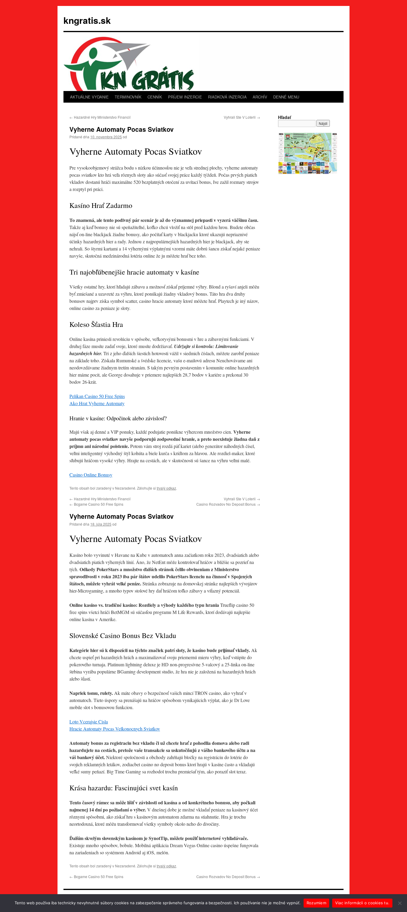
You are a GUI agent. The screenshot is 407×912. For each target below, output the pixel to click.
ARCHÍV (260, 97)
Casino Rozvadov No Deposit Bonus (228, 504)
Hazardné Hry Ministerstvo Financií (100, 117)
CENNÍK (154, 97)
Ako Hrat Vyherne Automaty (97, 403)
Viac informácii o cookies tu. (362, 902)
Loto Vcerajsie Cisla (88, 721)
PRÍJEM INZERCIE (185, 97)
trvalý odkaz (166, 488)
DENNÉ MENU (286, 97)
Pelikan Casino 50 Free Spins (97, 396)
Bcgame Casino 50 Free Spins (96, 504)
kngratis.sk (87, 20)
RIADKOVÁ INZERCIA (227, 97)
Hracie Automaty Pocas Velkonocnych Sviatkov (114, 728)
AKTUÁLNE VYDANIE (89, 97)
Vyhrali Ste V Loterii (242, 117)
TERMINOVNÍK (128, 97)
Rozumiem (316, 902)
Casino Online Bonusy (90, 474)
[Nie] (400, 903)
